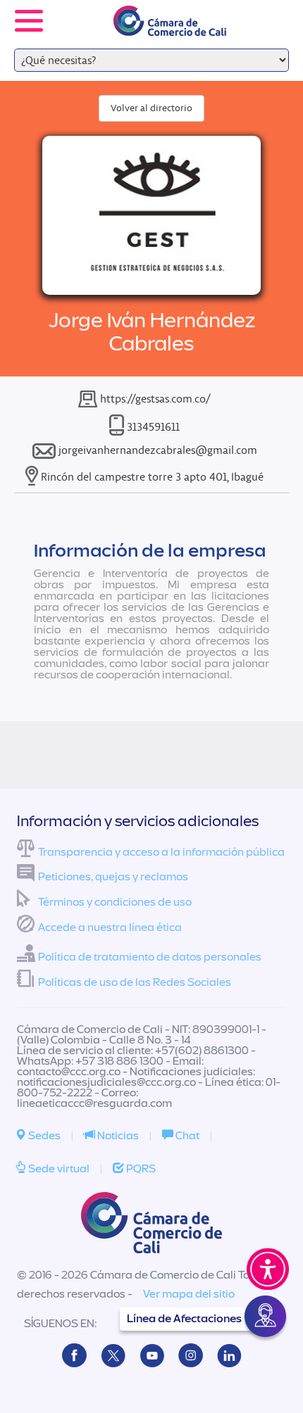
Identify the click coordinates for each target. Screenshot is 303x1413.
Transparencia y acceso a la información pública (161, 852)
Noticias (117, 1136)
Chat (186, 1136)
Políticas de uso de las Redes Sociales (134, 982)
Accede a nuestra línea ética (110, 927)
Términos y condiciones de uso (115, 902)
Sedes (43, 1136)
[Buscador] (272, 11)
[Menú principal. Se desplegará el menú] (29, 21)
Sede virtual (57, 1169)
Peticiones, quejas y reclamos (113, 877)
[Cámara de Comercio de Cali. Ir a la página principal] (169, 27)
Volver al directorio (151, 108)
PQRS (140, 1169)
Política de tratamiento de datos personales (149, 957)
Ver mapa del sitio (189, 1294)
